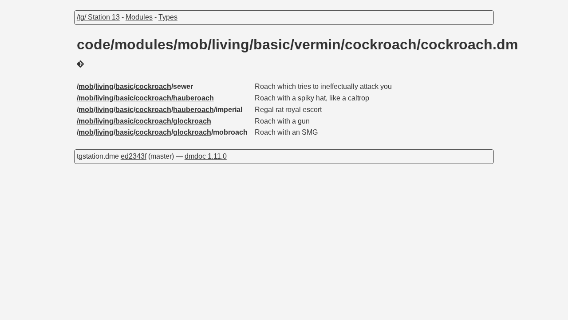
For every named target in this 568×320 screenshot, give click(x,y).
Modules (139, 17)
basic (124, 86)
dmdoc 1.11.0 (206, 156)
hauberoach (193, 109)
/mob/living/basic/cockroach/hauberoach (145, 98)
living (104, 86)
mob (86, 86)
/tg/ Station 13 (98, 17)
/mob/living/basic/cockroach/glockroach (144, 121)
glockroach (192, 132)
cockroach (153, 86)
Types (168, 17)
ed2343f (133, 156)
